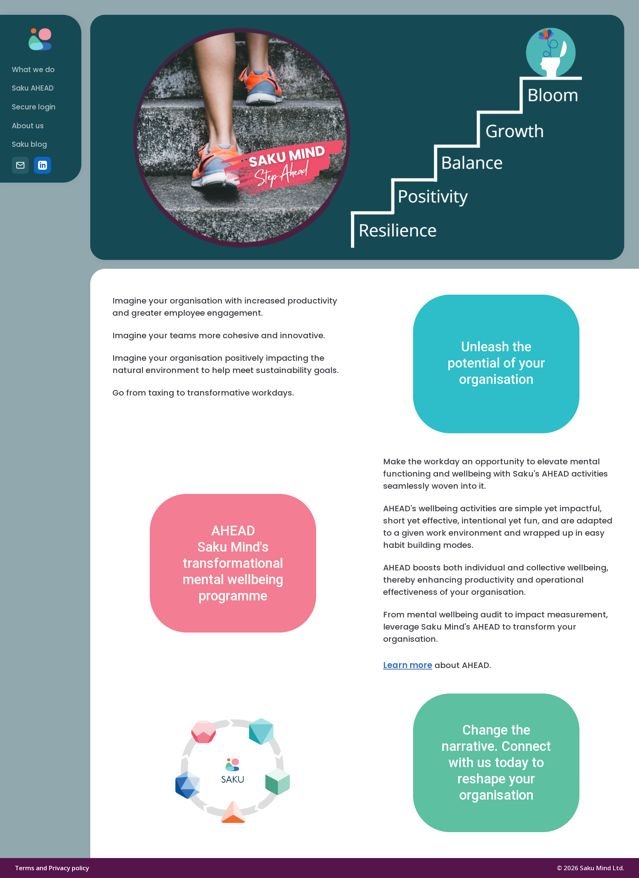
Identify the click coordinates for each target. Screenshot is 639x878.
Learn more (407, 665)
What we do (33, 70)
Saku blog (29, 144)
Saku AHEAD (33, 88)
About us (28, 126)
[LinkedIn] (42, 165)
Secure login (33, 107)
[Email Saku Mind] (20, 165)
